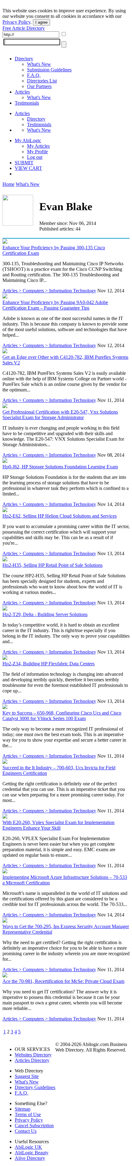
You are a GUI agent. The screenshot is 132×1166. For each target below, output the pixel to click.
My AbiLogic (28, 140)
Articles (22, 91)
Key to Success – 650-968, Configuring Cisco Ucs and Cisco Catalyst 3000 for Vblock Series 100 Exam (61, 715)
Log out (34, 157)
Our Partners (39, 86)
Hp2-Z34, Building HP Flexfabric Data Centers (48, 663)
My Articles (38, 146)
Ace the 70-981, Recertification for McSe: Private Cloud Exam (63, 981)
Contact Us (26, 1131)
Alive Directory (30, 1158)
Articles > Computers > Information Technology (49, 290)
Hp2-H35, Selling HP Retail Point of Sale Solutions (52, 565)
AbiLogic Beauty (32, 1152)
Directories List (42, 80)
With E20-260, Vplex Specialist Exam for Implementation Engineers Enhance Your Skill (58, 825)
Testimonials (27, 103)
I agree (41, 22)
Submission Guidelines (49, 69)
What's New (39, 64)
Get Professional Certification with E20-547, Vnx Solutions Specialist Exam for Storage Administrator (60, 414)
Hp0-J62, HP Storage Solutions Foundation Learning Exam (60, 466)
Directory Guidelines (35, 1087)
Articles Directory (32, 1060)
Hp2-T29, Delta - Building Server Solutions (44, 614)
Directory (24, 58)
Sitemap (22, 1109)
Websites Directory (33, 1054)
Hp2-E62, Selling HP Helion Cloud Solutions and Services (59, 516)
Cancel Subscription (34, 1125)
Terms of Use (28, 1114)
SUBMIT (24, 162)
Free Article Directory (23, 28)
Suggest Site (27, 1076)
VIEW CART (28, 168)
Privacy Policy (16, 22)
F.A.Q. (34, 75)
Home (8, 184)
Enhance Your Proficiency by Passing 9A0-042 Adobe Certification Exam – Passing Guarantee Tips (55, 305)
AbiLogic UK (28, 1147)
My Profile (37, 151)
